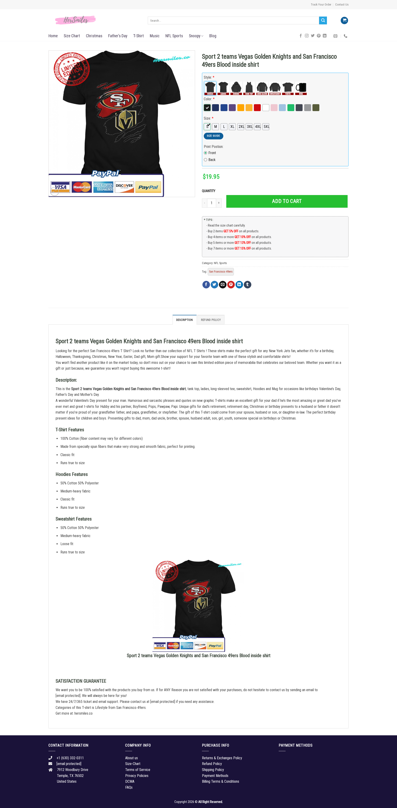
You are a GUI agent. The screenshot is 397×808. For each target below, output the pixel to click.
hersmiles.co (83, 713)
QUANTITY (209, 191)
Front (212, 153)
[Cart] (344, 20)
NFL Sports (174, 36)
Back (212, 160)
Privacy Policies (136, 775)
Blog (212, 36)
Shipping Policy (213, 770)
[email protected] (68, 695)
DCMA (129, 781)
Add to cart (287, 201)
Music (154, 36)
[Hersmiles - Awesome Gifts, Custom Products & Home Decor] (94, 20)
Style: (209, 77)
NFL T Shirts (196, 351)
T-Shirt (138, 36)
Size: (208, 118)
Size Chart (72, 36)
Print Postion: (213, 146)
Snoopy (194, 36)
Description (184, 320)
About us (131, 758)
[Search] (323, 20)
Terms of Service (137, 770)
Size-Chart (132, 764)
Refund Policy (211, 320)
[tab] (185, 320)
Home (53, 36)
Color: (209, 99)
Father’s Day (117, 36)
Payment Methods (215, 775)
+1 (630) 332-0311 (70, 758)
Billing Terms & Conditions (220, 781)
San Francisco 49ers (221, 271)
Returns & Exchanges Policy (222, 758)
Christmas (94, 36)
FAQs (129, 787)
